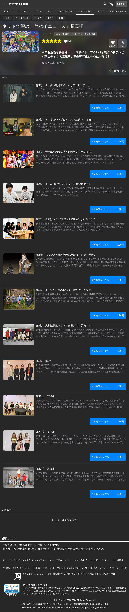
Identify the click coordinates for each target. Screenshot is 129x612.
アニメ (38, 11)
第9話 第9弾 (44, 361)
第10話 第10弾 (45, 396)
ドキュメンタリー (117, 11)
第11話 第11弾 (45, 431)
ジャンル (38, 18)
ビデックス (8, 560)
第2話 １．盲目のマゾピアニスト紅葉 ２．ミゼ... (64, 119)
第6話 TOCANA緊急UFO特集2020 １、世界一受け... (65, 254)
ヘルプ (124, 568)
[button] (12, 588)
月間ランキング (21, 18)
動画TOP (8, 11)
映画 (49, 11)
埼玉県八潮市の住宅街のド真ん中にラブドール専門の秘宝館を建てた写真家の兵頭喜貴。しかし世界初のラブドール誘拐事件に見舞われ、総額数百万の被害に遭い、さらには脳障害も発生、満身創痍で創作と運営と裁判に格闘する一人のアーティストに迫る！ (80, 159)
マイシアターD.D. (65, 11)
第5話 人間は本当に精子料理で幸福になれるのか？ (65, 219)
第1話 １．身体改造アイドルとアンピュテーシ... (64, 85)
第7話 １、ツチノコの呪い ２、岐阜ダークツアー (65, 290)
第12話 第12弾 (45, 468)
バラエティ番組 (85, 11)
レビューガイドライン (109, 568)
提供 (61, 18)
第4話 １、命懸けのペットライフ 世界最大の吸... (64, 184)
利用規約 (37, 568)
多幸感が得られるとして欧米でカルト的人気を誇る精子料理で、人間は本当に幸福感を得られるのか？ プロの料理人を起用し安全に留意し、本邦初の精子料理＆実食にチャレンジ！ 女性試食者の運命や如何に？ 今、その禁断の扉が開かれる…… (80, 226)
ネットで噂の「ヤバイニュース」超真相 (67, 560)
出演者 (50, 18)
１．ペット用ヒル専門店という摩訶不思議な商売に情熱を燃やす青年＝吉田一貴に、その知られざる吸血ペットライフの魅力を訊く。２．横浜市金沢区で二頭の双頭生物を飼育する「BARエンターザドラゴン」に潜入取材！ (80, 191)
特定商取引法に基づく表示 (68, 568)
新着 (7, 18)
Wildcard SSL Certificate (11, 595)
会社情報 (6, 568)
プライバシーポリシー (21, 568)
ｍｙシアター (40, 560)
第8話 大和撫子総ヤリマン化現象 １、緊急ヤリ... (64, 325)
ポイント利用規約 (89, 568)
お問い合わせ (49, 568)
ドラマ (101, 11)
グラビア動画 (23, 11)
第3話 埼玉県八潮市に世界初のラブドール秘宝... (64, 151)
